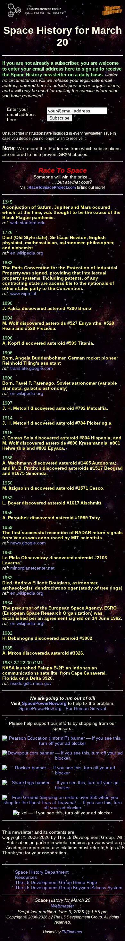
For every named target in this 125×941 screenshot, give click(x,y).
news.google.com (28, 542)
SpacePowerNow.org (44, 703)
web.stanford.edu (28, 222)
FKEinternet (72, 932)
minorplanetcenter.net (32, 568)
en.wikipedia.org (26, 252)
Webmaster (62, 905)
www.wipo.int (23, 293)
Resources (26, 877)
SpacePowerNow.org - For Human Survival (62, 708)
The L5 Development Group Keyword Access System (68, 887)
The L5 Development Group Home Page (56, 882)
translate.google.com (31, 368)
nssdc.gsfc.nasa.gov (31, 683)
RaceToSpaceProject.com (52, 187)
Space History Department (42, 872)
